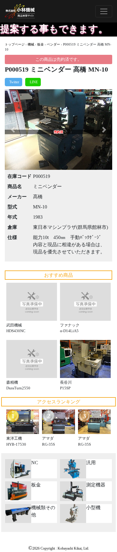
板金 (40, 44)
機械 (31, 44)
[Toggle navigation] (103, 11)
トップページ (15, 44)
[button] (13, 129)
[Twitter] (13, 82)
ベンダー (53, 44)
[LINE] (33, 82)
